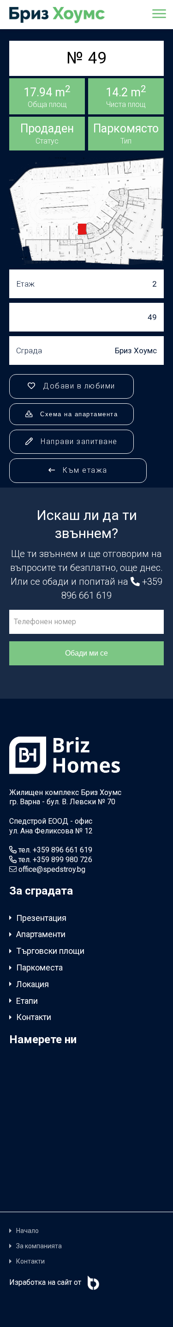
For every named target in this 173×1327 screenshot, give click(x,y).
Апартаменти (41, 934)
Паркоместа (39, 967)
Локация (32, 984)
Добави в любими (78, 386)
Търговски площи (50, 951)
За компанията (39, 1246)
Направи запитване (78, 441)
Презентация (41, 918)
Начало (27, 1230)
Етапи (27, 1001)
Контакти (33, 1017)
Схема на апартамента (78, 414)
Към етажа (83, 470)
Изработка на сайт (40, 1282)
